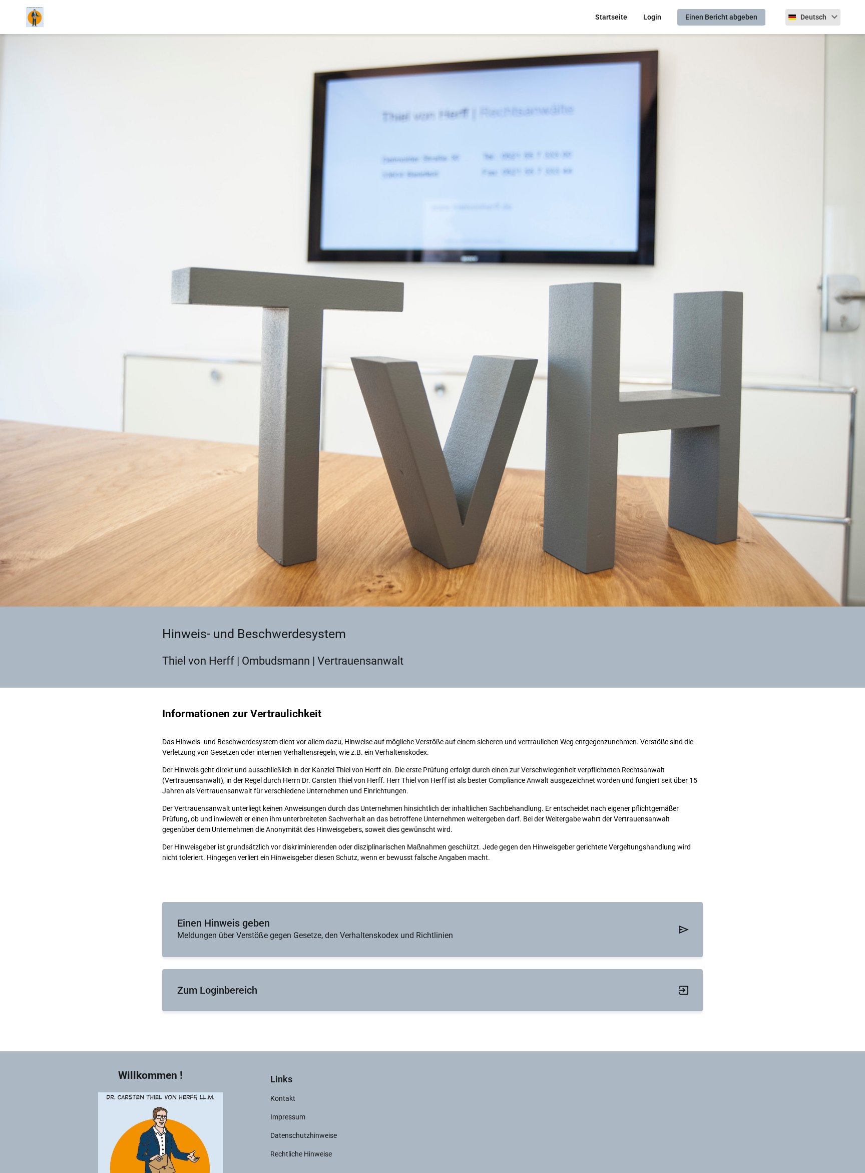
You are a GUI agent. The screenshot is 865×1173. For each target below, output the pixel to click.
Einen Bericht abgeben (721, 17)
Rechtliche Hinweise (301, 1154)
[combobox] (812, 17)
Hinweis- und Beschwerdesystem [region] (254, 634)
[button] (812, 17)
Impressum (287, 1117)
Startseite (611, 17)
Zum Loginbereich (217, 990)
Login (652, 17)
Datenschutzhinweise (303, 1135)
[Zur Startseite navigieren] (30, 17)
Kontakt (282, 1098)
